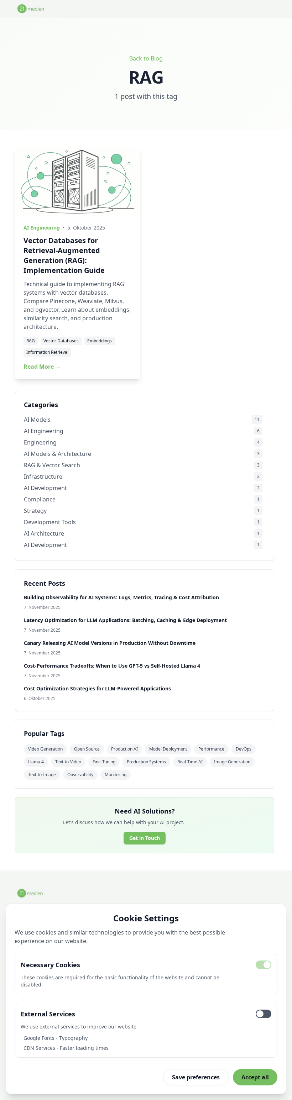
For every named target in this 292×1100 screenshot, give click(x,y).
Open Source (87, 749)
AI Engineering (42, 227)
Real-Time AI (190, 762)
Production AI (124, 749)
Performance (211, 749)
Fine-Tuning (104, 762)
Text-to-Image (42, 775)
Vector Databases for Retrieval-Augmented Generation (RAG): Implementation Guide (64, 255)
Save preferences (196, 1077)
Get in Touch (144, 838)
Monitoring (115, 775)
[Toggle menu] (271, 9)
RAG (30, 341)
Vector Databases (61, 341)
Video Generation (45, 749)
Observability (80, 775)
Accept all (255, 1077)
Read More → (42, 366)
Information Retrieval (47, 352)
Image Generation (232, 762)
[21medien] (31, 9)
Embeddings (99, 341)
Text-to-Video (68, 762)
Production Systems (146, 762)
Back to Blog (146, 58)
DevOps (243, 749)
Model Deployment (168, 749)
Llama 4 (36, 762)
